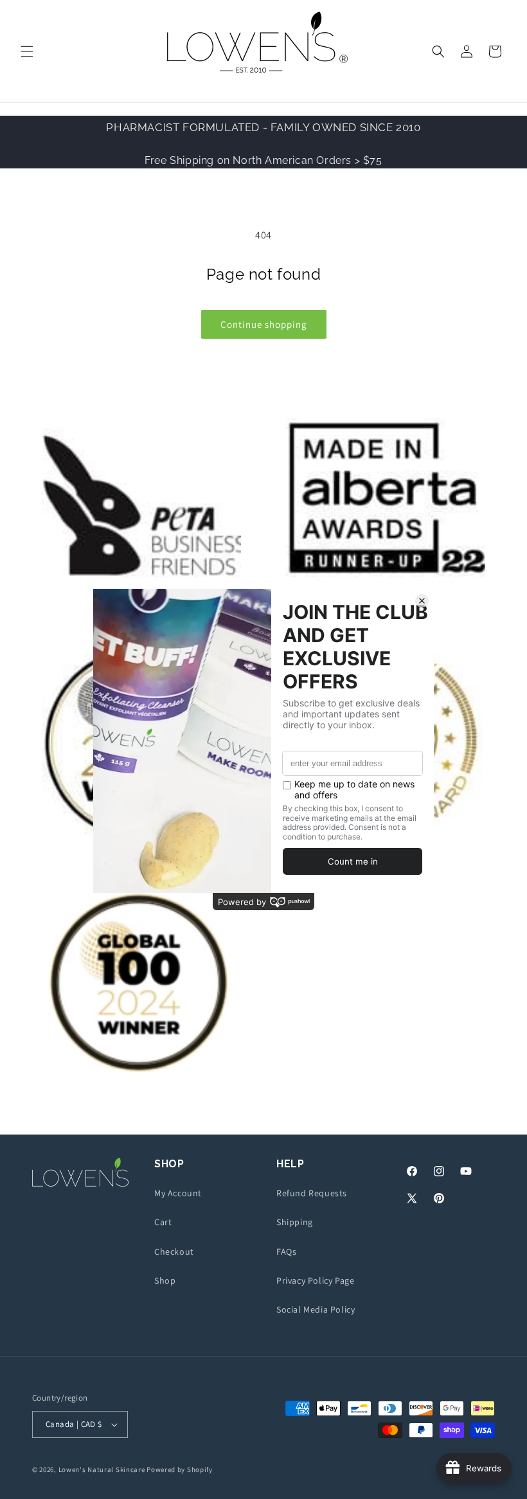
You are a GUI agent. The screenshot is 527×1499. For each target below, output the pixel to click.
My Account (178, 1193)
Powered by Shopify (180, 1469)
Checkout (174, 1251)
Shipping (294, 1222)
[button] (27, 51)
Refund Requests (311, 1193)
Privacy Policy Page (315, 1280)
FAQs (286, 1251)
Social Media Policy (315, 1309)
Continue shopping (263, 324)
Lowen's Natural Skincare (101, 1469)
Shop (164, 1280)
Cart (163, 1222)
